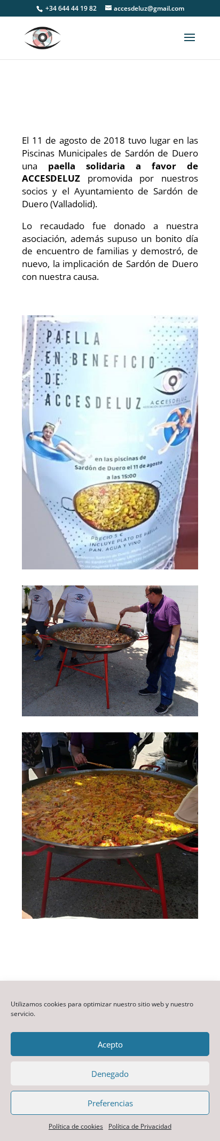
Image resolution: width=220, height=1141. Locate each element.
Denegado (110, 1073)
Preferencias (110, 1103)
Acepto (110, 1044)
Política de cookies (76, 1126)
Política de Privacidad (139, 1126)
